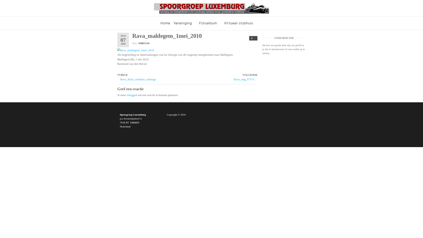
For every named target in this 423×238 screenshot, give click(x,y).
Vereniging (183, 23)
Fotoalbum (208, 23)
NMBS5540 (143, 43)
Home (165, 23)
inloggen (132, 95)
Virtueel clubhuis (238, 23)
